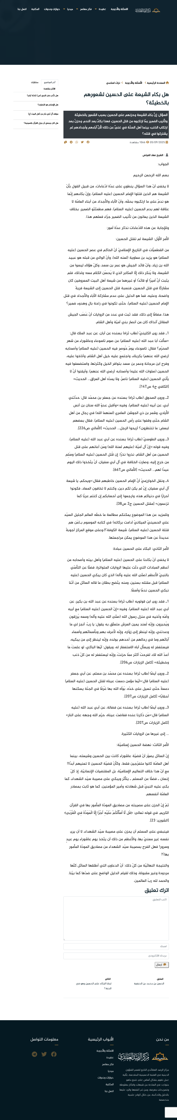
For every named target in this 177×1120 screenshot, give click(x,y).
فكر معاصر (86, 9)
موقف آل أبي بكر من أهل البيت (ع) (43, 114)
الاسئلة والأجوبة (119, 9)
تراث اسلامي (113, 83)
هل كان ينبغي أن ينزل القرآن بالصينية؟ (41, 123)
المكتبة (35, 9)
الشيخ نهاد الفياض (153, 155)
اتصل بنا (22, 9)
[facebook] (53, 1055)
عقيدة (102, 9)
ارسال (159, 964)
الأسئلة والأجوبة (133, 83)
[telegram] (34, 1055)
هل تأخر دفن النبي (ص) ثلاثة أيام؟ (42, 96)
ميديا (70, 9)
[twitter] (44, 1055)
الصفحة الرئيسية (156, 83)
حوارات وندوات (52, 9)
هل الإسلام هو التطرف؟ (48, 105)
